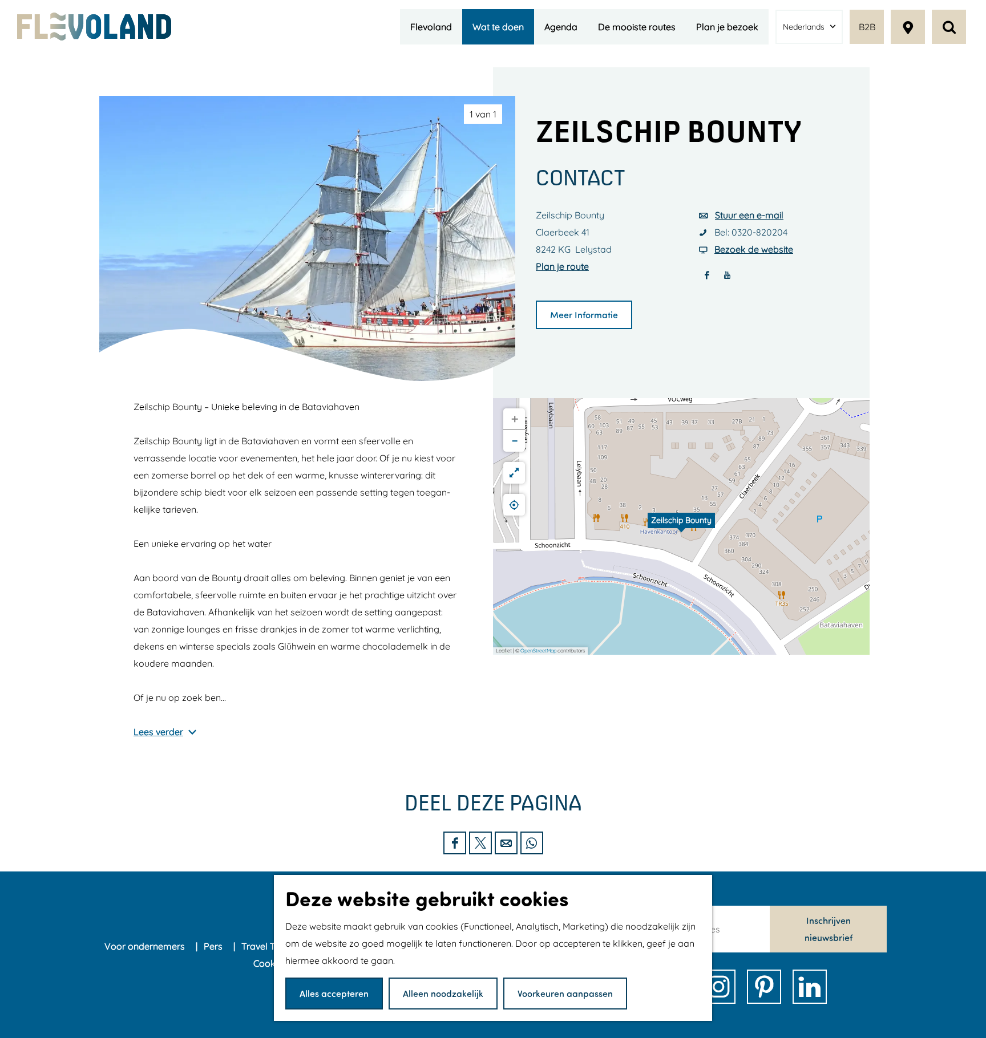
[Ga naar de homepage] (94, 26)
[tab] (483, 114)
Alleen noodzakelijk (443, 993)
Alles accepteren (334, 993)
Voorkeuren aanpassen (565, 993)
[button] (681, 526)
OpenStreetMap (538, 650)
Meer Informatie (584, 315)
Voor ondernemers (145, 946)
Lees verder (158, 731)
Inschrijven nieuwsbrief (828, 928)
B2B (867, 27)
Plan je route (562, 266)
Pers (214, 946)
